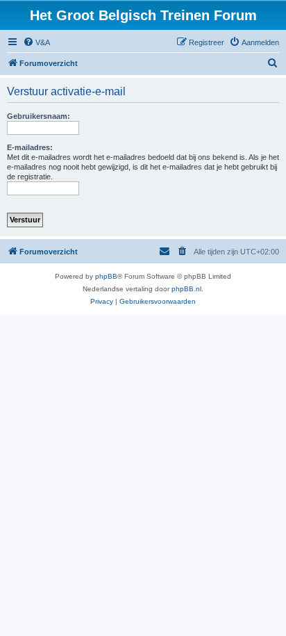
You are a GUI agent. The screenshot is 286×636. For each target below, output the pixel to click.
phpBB (106, 276)
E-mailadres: (30, 147)
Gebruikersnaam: (38, 116)
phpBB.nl (186, 289)
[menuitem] (36, 42)
